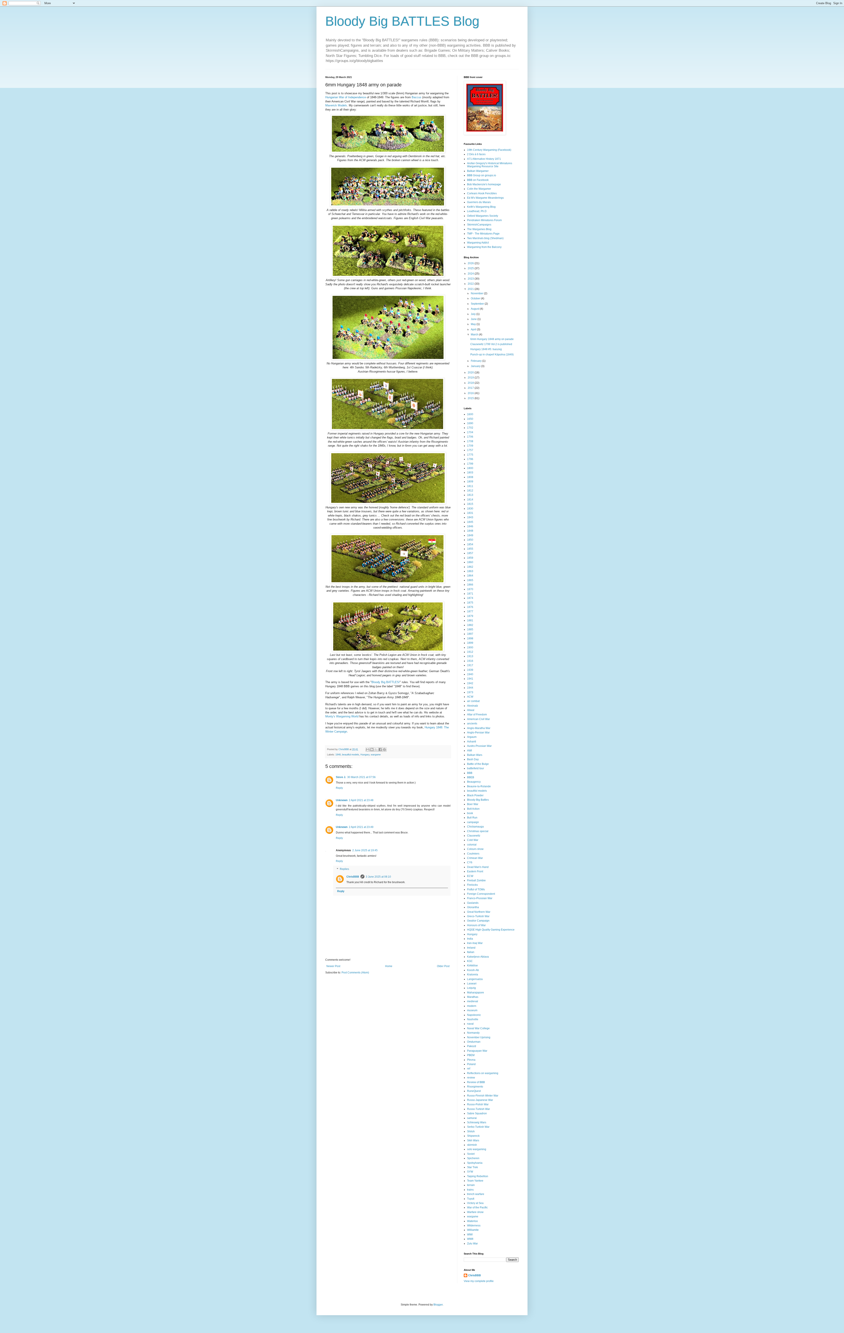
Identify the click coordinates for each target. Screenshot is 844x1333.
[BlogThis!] (372, 749)
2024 (471, 273)
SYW (470, 1171)
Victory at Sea (475, 1203)
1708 (470, 441)
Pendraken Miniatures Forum (484, 220)
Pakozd (471, 1046)
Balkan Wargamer (478, 171)
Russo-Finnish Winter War (482, 1095)
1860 (470, 562)
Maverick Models (336, 105)
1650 (470, 418)
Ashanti (471, 741)
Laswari (472, 983)
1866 (470, 584)
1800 (470, 468)
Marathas (472, 996)
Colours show (475, 849)
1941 (470, 678)
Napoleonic (474, 1015)
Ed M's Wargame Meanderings (485, 197)
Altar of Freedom (477, 714)
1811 (470, 486)
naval (470, 1023)
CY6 (469, 862)
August (475, 308)
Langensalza (475, 979)
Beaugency (474, 781)
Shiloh (471, 1131)
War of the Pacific (477, 1207)
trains (470, 1189)
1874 (470, 598)
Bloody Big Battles (478, 799)
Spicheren (473, 1158)
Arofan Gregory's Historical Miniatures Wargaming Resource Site (489, 165)
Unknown (341, 800)
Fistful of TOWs (476, 889)
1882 (470, 625)
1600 (470, 414)
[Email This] (368, 749)
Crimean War (475, 858)
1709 (470, 445)
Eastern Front (475, 871)
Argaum (472, 736)
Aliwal (470, 710)
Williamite (473, 1229)
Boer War (472, 804)
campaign (473, 822)
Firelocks (472, 884)
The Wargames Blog (479, 229)
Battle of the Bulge (478, 764)
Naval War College (478, 1028)
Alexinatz (472, 705)
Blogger (438, 1304)
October (476, 298)
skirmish (472, 1144)
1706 (470, 436)
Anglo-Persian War (478, 732)
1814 (470, 499)
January (476, 366)
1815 (470, 504)
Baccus (416, 97)
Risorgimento (475, 1086)
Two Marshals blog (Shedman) (485, 238)
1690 (470, 423)
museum (472, 1010)
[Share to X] (376, 749)
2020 (471, 372)
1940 (470, 674)
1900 (470, 647)
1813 (470, 494)
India (470, 938)
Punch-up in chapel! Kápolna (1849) (492, 354)
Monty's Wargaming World (341, 716)
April (474, 329)
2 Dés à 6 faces (476, 154)
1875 (470, 602)
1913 (470, 656)
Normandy (473, 1032)
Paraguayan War (477, 1050)
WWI (470, 1234)
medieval (472, 1001)
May (474, 324)
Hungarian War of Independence (345, 97)
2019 (471, 377)
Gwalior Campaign (478, 920)
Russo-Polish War (478, 1104)
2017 (471, 387)
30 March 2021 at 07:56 (361, 777)
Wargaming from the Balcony (484, 247)
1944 (470, 687)
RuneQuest (474, 1091)
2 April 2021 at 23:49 (361, 827)
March (475, 334)
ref (468, 1068)
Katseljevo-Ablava (478, 956)
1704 (470, 432)
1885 (470, 629)
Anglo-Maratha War (478, 728)
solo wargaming (476, 1149)
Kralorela (472, 974)
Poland (471, 1064)
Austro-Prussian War (479, 745)
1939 (470, 669)
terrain (471, 1185)
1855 (470, 548)
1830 (470, 508)
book (470, 813)
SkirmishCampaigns (479, 224)
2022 (471, 283)
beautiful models (350, 754)
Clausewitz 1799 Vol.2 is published (491, 344)
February (476, 360)
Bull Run (472, 817)
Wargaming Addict (478, 242)
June (474, 319)
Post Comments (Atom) (355, 972)
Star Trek (472, 1167)
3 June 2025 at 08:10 (378, 876)
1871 (470, 593)
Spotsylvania (474, 1162)
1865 (470, 580)
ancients (472, 723)
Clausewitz (473, 835)
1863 (470, 571)
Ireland (471, 947)
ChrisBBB (352, 876)
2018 (471, 382)
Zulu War (472, 1243)
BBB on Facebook (478, 180)
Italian (470, 952)
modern (471, 1005)
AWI (469, 750)
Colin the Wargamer (479, 188)
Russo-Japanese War (480, 1100)
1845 (470, 522)
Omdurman (473, 1041)
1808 (470, 477)
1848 (338, 754)
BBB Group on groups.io (481, 175)
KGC (470, 961)
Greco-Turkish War (478, 916)
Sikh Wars (473, 1140)
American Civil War (478, 719)
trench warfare (475, 1194)
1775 (470, 454)
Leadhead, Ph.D (477, 211)
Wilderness (473, 1225)
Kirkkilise (472, 965)
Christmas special (477, 831)
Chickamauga (475, 826)
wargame (376, 754)
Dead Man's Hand (478, 867)
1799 (470, 463)
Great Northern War (478, 911)
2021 (471, 289)
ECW (470, 876)
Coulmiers (473, 853)
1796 (470, 459)
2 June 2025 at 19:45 (365, 850)
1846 (470, 526)
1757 (470, 450)
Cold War (472, 840)
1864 (470, 575)
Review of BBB (476, 1082)
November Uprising (478, 1037)
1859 (470, 557)
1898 (470, 638)
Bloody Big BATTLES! (385, 682)
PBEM (471, 1055)
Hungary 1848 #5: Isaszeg (486, 349)
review (471, 1077)
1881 (470, 620)
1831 (470, 513)
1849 (470, 535)
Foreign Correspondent (481, 893)
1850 (470, 539)
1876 (470, 607)
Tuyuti (470, 1198)
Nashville (472, 1019)
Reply (339, 787)
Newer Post (333, 966)
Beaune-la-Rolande (479, 786)
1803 (470, 472)
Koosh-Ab (473, 970)
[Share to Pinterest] (384, 749)
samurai (472, 1118)
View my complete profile (479, 1281)
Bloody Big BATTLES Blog (402, 21)
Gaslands (472, 902)
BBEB (470, 777)
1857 (470, 553)
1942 (470, 683)
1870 (470, 589)
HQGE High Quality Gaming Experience (491, 929)
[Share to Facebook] (380, 749)
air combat (473, 701)
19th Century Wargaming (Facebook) (489, 149)
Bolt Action (473, 808)
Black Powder (475, 795)
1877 (470, 611)
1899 (470, 642)
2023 (471, 278)
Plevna (471, 1059)
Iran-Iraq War (475, 943)
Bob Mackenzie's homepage (484, 184)
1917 (470, 665)
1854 (470, 544)
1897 (470, 633)
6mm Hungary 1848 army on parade (492, 339)
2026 (471, 263)
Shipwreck (473, 1135)
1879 (470, 616)
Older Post (443, 966)
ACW (470, 696)
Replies (344, 869)
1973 (470, 692)
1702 (470, 427)
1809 (470, 481)
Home (388, 966)
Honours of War (476, 925)
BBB (469, 773)
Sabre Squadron (477, 1113)
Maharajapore (475, 992)
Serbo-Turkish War (478, 1126)
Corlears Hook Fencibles (482, 193)
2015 (471, 398)
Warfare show (475, 1212)
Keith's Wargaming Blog (481, 206)
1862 (470, 566)
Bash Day (473, 759)
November (477, 293)
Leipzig (471, 987)
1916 (470, 660)
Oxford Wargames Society (482, 215)
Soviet (471, 1153)
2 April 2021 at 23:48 (361, 800)
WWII (470, 1238)
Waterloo (472, 1221)
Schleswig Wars (476, 1122)
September (478, 303)
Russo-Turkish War (478, 1109)
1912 (470, 651)
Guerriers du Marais (479, 202)
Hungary (364, 754)
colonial (472, 844)
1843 (470, 517)
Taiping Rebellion (477, 1176)
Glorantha (473, 907)
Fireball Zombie (476, 880)
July (473, 314)
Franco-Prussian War (479, 898)
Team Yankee (475, 1180)
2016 (471, 393)
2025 (471, 268)
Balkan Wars (474, 755)
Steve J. (341, 777)
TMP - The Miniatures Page (483, 233)
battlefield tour (475, 768)
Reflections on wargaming (482, 1073)
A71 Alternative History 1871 (484, 158)
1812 (470, 490)
